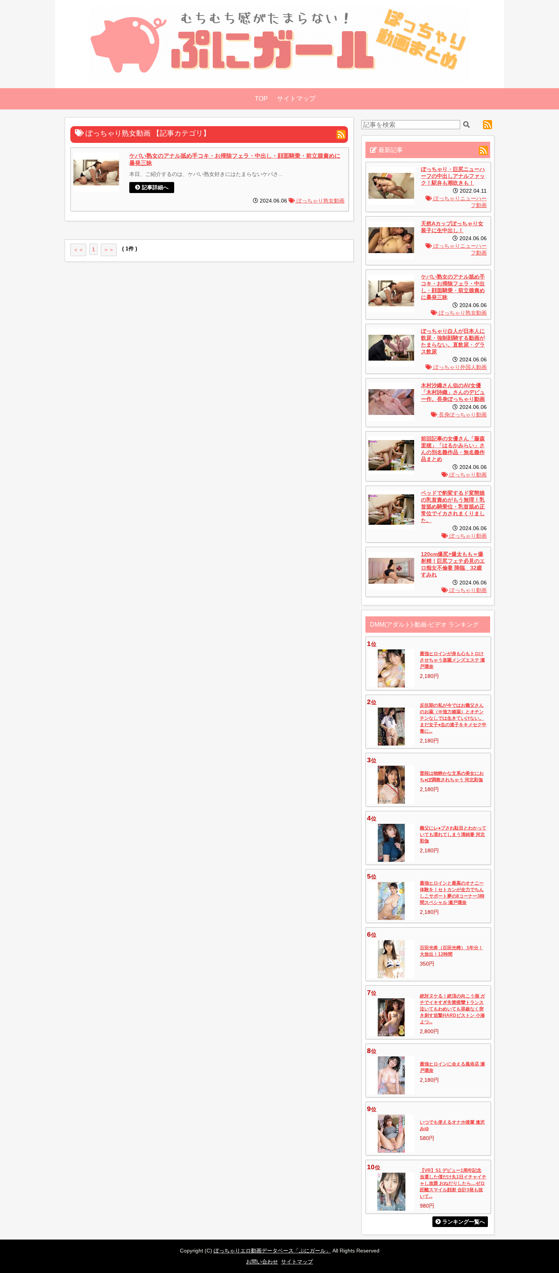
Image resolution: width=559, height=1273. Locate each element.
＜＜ (78, 250)
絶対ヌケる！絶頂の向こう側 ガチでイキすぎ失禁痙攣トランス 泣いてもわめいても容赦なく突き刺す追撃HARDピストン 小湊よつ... (452, 1008)
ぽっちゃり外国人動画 (459, 367)
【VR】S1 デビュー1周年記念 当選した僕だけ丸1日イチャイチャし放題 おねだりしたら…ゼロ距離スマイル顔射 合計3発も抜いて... (453, 1183)
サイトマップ (296, 98)
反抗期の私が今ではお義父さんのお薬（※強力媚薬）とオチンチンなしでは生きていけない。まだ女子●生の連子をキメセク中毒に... (453, 718)
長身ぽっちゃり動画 (462, 415)
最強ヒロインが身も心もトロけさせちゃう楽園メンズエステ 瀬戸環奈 (452, 660)
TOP (261, 98)
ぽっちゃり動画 (467, 475)
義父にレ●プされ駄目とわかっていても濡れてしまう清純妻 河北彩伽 (453, 834)
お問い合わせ (262, 1262)
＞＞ (108, 250)
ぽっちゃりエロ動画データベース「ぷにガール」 (272, 1251)
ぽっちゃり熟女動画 (320, 201)
